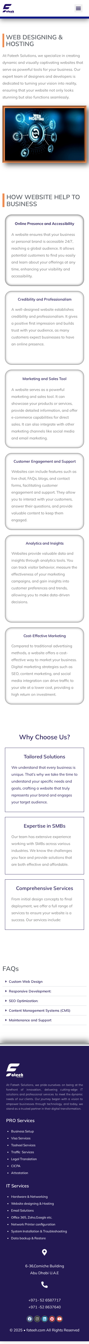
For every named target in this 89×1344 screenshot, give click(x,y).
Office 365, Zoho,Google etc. (31, 1217)
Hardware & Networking (29, 1197)
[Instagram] (37, 1319)
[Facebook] (29, 1319)
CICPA (16, 1166)
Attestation (19, 1173)
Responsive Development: (30, 991)
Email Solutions (22, 1210)
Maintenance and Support (30, 1020)
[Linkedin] (44, 1319)
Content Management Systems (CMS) (39, 1010)
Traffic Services (22, 1152)
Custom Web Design (26, 981)
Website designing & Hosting (32, 1203)
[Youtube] (59, 1319)
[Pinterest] (52, 1319)
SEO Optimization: (23, 1001)
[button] (78, 8)
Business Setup (22, 1131)
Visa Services (20, 1138)
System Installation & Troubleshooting (39, 1231)
